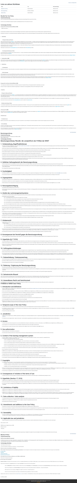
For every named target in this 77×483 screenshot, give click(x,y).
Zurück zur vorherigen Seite (72, 2)
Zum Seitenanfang (73, 132)
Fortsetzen (38, 482)
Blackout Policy (3, 12)
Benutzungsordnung (4, 10)
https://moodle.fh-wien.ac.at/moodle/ (24, 145)
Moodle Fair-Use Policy (4, 8)
